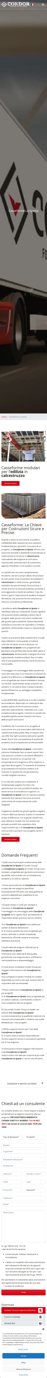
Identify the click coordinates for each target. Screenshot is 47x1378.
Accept (23, 1356)
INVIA (23, 1292)
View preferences (23, 1369)
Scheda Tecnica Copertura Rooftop (20, 1310)
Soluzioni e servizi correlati (22, 1083)
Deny (23, 1362)
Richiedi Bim (9, 1323)
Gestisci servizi (23, 1349)
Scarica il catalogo (12, 1316)
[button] (43, 1329)
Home (3, 417)
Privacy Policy (23, 1375)
